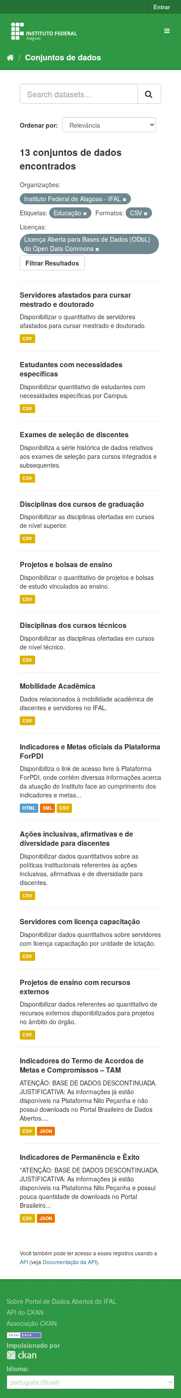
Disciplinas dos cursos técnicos (73, 625)
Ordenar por (38, 125)
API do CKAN (25, 1312)
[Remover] (125, 199)
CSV (27, 338)
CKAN (21, 1355)
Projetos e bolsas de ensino (66, 564)
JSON (46, 1131)
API (24, 1261)
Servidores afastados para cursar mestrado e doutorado (75, 299)
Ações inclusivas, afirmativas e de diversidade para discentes (76, 838)
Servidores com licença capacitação (80, 921)
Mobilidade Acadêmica (57, 686)
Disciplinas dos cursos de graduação (82, 504)
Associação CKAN (32, 1323)
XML (47, 807)
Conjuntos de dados (63, 57)
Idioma (17, 1368)
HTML (28, 807)
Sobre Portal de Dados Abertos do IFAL (61, 1301)
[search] (149, 94)
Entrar (161, 7)
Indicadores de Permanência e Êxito (80, 1157)
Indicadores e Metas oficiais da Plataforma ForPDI (90, 751)
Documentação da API (69, 1261)
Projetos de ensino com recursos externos (75, 986)
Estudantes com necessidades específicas (71, 369)
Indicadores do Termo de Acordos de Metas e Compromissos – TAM (82, 1065)
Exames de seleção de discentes (74, 434)
